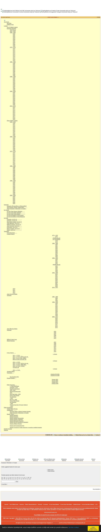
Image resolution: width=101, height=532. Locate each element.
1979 (14, 60)
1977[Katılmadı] (56, 239)
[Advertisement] (50, 447)
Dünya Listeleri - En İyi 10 (14, 228)
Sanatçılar (6, 204)
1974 (14, 54)
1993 (14, 82)
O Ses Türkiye (11, 352)
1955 (14, 130)
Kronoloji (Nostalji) (11, 28)
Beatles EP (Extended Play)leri (17, 425)
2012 (14, 110)
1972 (14, 51)
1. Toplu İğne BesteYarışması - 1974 (14, 387)
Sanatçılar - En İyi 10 (14, 220)
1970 (14, 48)
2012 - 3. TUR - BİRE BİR (20, 364)
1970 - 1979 (13, 47)
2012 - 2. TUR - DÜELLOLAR (21, 363)
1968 (14, 44)
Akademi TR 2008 (55, 375)
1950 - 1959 (13, 122)
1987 (14, 72)
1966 (14, 42)
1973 (14, 52)
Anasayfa (6, 504)
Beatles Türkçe (12, 414)
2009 (14, 104)
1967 (14, 43)
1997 (14, 87)
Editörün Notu (10, 24)
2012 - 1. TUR (17, 362)
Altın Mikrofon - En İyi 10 (14, 223)
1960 (14, 34)
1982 (14, 66)
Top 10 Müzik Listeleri (12, 27)
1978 (14, 59)
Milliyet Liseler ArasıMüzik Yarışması (12, 340)
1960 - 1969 (13, 32)
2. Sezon (55, 360)
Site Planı (9, 23)
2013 (14, 111)
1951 (14, 124)
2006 (14, 100)
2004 (14, 98)
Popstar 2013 (55, 382)
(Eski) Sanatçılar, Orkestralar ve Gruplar (16, 208)
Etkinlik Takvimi (8, 428)
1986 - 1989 (55, 296)
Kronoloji (40, 504)
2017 (14, 116)
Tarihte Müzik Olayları (12, 408)
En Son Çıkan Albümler (54, 504)
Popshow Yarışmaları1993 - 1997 (15, 389)
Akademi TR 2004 (55, 374)
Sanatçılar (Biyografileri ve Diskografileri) (17, 206)
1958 (14, 134)
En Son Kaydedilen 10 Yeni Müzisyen (16, 216)
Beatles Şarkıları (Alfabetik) (16, 419)
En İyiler (6, 218)
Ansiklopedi (11, 410)
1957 (14, 132)
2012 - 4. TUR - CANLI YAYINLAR (19, 367)
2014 (14, 112)
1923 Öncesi (13, 30)
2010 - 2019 (13, 106)
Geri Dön (7, 460)
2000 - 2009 (13, 91)
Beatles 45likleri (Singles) (16, 423)
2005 (14, 99)
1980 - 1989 (13, 62)
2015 (14, 114)
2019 (14, 119)
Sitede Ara (35, 460)
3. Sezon (55, 368)
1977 (14, 58)
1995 (14, 84)
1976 (14, 56)
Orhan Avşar (50, 469)
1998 (14, 88)
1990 (14, 78)
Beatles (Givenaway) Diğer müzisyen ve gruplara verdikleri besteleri (26, 427)
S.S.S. (96, 504)
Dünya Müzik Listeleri (12, 120)
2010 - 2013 (55, 287)
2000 (14, 92)
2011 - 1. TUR (17, 355)
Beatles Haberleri (14, 415)
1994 (14, 83)
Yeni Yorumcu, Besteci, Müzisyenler (17, 207)
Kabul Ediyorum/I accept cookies (93, 528)
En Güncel (6, 210)
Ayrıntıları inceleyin (73, 527)
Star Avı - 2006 (13, 399)
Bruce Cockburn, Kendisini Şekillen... (57, 435)
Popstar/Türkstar (11, 378)
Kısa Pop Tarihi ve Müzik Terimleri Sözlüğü (20, 411)
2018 (14, 118)
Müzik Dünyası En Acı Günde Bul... (78, 435)
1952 (14, 126)
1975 (14, 55)
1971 (14, 50)
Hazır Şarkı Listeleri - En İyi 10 (14, 222)
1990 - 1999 (13, 76)
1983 (14, 67)
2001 (14, 94)
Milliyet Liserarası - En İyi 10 (14, 224)
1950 (14, 123)
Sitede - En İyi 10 (14, 230)
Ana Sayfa (6, 22)
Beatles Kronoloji (14, 416)
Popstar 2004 (55, 380)
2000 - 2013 (55, 316)
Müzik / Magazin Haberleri (31, 504)
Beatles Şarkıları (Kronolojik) (17, 418)
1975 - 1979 (55, 235)
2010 (14, 107)
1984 (14, 68)
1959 (14, 135)
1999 (14, 90)
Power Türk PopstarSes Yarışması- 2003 (14, 397)
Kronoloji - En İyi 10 (14, 219)
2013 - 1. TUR (17, 370)
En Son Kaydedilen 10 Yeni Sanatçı (15, 215)
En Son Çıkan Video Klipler (16, 214)
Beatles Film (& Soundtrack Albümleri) (19, 422)
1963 (14, 38)
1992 (14, 80)
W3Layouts (56, 522)
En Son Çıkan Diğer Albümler (16, 212)
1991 (14, 79)
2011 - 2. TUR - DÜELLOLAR (21, 356)
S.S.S (93, 460)
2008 (14, 103)
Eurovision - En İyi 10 (14, 227)
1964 (14, 39)
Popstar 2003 (55, 379)
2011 (14, 108)
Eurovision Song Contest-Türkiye (12, 233)
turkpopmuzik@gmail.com (50, 512)
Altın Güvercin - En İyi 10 (14, 226)
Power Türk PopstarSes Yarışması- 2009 (14, 402)
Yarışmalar (6, 231)
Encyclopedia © (96, 489)
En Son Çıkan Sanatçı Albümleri (16, 211)
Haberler (6, 430)
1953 (14, 127)
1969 (14, 46)
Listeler (5, 26)
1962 (14, 36)
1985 (14, 70)
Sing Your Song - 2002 (15, 394)
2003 (14, 96)
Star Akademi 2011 (14, 376)
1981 (14, 64)
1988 (14, 74)
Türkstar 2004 (55, 383)
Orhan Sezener (51, 471)
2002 (14, 95)
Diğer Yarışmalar (11, 384)
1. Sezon (55, 354)
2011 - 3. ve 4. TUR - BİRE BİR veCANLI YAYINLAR (20, 359)
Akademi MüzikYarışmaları (10, 372)
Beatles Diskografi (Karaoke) (17, 420)
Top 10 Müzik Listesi (49, 460)
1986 (14, 71)
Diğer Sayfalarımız (8, 407)
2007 (14, 102)
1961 (14, 35)
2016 (14, 115)
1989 (14, 75)
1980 (14, 63)
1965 (14, 40)
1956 (14, 131)
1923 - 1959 (13, 31)
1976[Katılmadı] (56, 238)
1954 (14, 128)
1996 (14, 86)
